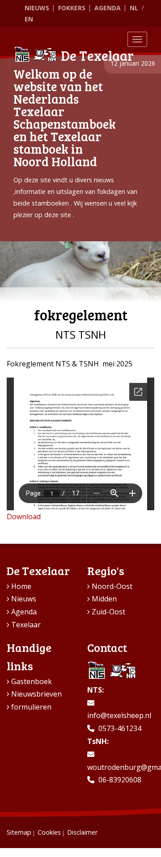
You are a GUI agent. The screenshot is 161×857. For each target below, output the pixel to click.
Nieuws (37, 8)
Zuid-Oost (108, 612)
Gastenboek (31, 681)
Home (21, 586)
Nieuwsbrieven (36, 694)
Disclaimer (82, 832)
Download (24, 516)
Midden (104, 599)
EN (29, 19)
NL (134, 8)
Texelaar (26, 625)
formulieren (31, 707)
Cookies (49, 832)
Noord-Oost (112, 586)
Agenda (107, 8)
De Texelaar (97, 55)
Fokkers (71, 8)
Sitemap (19, 832)
